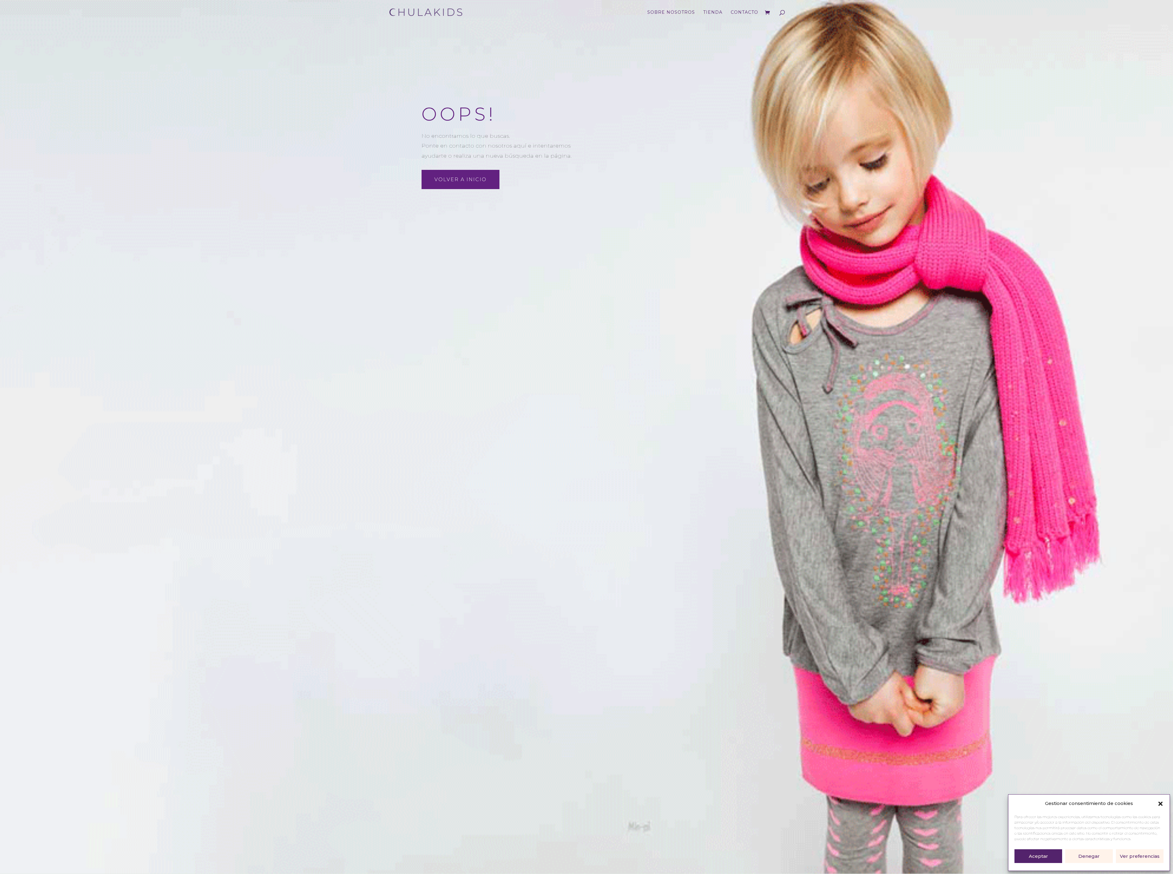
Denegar (1089, 856)
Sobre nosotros (671, 12)
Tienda (712, 12)
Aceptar (1038, 856)
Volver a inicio (460, 179)
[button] (1160, 804)
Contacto (744, 12)
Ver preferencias (1140, 856)
